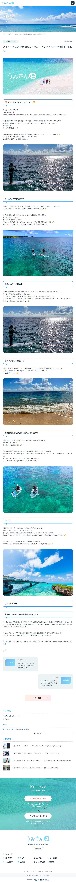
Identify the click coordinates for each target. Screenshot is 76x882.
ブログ (9, 34)
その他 (7, 719)
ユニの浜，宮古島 (18, 729)
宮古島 (27, 729)
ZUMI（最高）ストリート (14, 716)
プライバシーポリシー (30, 871)
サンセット (7, 729)
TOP (4, 34)
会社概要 (40, 871)
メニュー (7, 854)
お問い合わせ (48, 871)
